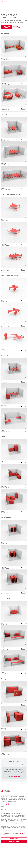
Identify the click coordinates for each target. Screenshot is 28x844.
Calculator (7, 8)
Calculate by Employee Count (19, 27)
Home (2, 8)
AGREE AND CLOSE (14, 841)
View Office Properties (14, 776)
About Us (3, 809)
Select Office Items (6, 27)
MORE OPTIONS (14, 838)
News (2, 806)
